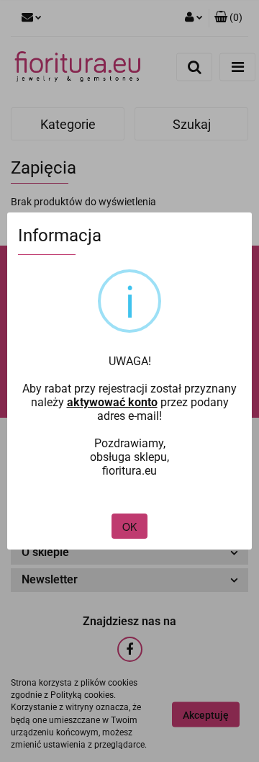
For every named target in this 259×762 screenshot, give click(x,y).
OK (129, 526)
